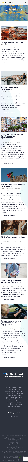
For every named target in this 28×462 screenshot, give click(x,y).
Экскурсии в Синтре (14, 403)
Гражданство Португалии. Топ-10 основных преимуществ (14, 140)
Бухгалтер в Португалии (14, 397)
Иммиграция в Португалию (14, 391)
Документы (15, 47)
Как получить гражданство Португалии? (14, 192)
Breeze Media (14, 443)
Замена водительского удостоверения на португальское (14, 331)
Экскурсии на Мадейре (14, 405)
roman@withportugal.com (15, 447)
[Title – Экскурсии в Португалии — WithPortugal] (14, 374)
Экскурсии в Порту (14, 401)
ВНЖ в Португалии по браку (14, 240)
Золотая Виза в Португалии (14, 387)
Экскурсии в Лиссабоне (14, 399)
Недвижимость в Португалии (14, 393)
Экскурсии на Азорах (14, 406)
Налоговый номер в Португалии (14, 92)
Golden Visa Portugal (14, 389)
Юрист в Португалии (14, 395)
